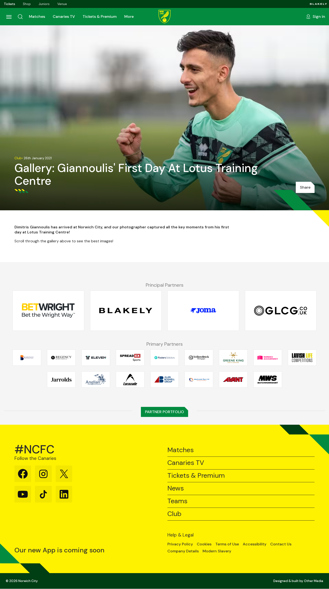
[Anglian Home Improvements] (96, 379)
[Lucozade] (130, 379)
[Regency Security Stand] (61, 358)
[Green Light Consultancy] (281, 311)
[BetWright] (48, 311)
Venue (62, 4)
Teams (177, 501)
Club (174, 514)
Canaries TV (64, 16)
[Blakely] (318, 4)
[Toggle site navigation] (8, 16)
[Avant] (233, 379)
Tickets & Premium (100, 16)
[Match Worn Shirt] (267, 379)
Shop (27, 4)
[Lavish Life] (302, 358)
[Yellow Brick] (199, 358)
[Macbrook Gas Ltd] (199, 379)
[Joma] (203, 311)
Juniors (44, 4)
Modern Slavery (217, 551)
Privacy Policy (180, 544)
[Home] (164, 16)
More (129, 16)
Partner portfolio (164, 411)
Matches (37, 16)
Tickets (9, 4)
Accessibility (254, 544)
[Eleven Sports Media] (96, 358)
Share (305, 187)
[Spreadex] (130, 358)
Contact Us (280, 544)
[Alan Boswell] (164, 379)
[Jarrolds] (61, 379)
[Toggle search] (20, 16)
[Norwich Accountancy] (267, 358)
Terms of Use (227, 544)
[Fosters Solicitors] (164, 358)
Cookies (204, 544)
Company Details (183, 551)
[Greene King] (233, 358)
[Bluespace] (27, 358)
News (175, 488)
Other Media (313, 581)
